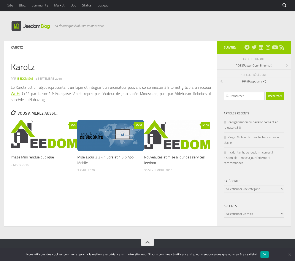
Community (40, 5)
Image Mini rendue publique (32, 157)
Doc (73, 5)
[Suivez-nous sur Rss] (281, 47)
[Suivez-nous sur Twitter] (254, 47)
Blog (22, 5)
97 (140, 125)
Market (59, 5)
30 (207, 125)
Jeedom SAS (25, 79)
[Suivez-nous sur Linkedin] (260, 47)
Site (10, 5)
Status (87, 5)
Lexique (103, 5)
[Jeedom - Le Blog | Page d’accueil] (30, 25)
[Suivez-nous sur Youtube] (274, 47)
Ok (264, 254)
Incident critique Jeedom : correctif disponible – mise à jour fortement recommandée (248, 157)
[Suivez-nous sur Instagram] (267, 47)
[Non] (289, 254)
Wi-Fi (15, 93)
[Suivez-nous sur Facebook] (247, 47)
